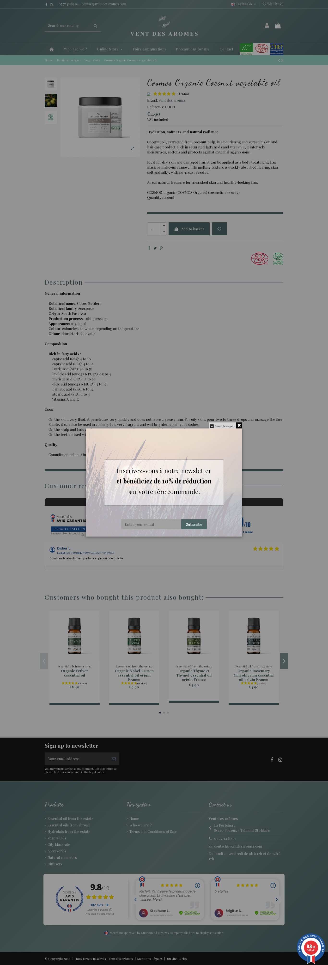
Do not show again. (225, 426)
